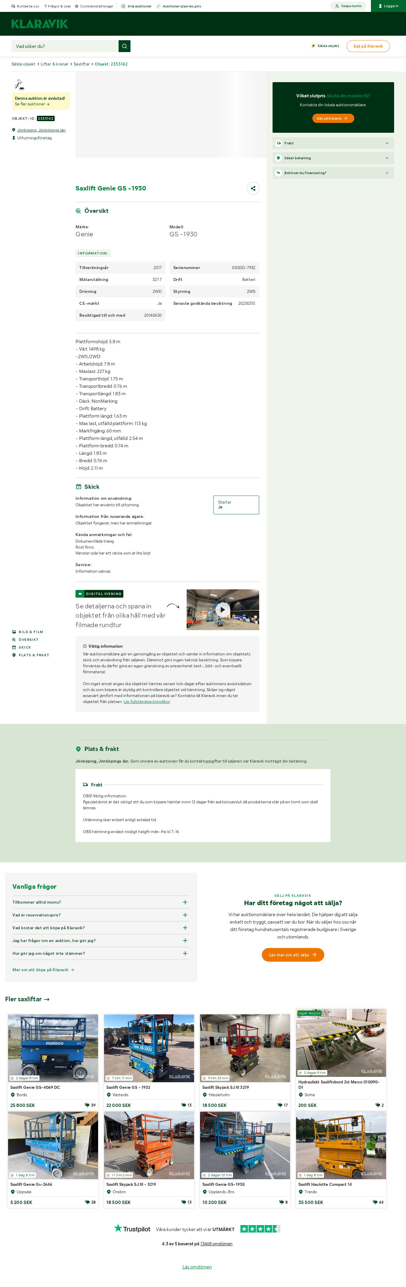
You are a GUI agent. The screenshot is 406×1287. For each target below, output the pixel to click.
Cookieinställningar (96, 6)
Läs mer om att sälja (289, 1060)
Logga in (391, 6)
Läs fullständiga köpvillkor (147, 701)
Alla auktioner (139, 6)
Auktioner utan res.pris (182, 6)
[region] (202, 822)
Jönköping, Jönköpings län (41, 130)
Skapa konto (351, 6)
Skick (25, 647)
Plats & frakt (34, 655)
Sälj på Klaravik (329, 118)
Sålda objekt (328, 46)
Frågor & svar (59, 6)
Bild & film (31, 632)
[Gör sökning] (124, 46)
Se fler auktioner (30, 103)
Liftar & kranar (55, 64)
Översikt (29, 640)
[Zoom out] (323, 785)
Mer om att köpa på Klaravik (40, 1075)
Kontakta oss (28, 6)
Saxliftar (82, 64)
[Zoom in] (323, 776)
